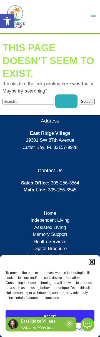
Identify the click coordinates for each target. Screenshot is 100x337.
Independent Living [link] (50, 220)
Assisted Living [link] (50, 227)
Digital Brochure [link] (50, 248)
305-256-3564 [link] (65, 183)
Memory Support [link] (50, 234)
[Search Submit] (66, 101)
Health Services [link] (50, 241)
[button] (91, 262)
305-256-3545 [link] (62, 190)
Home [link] (50, 213)
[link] (7, 21)
